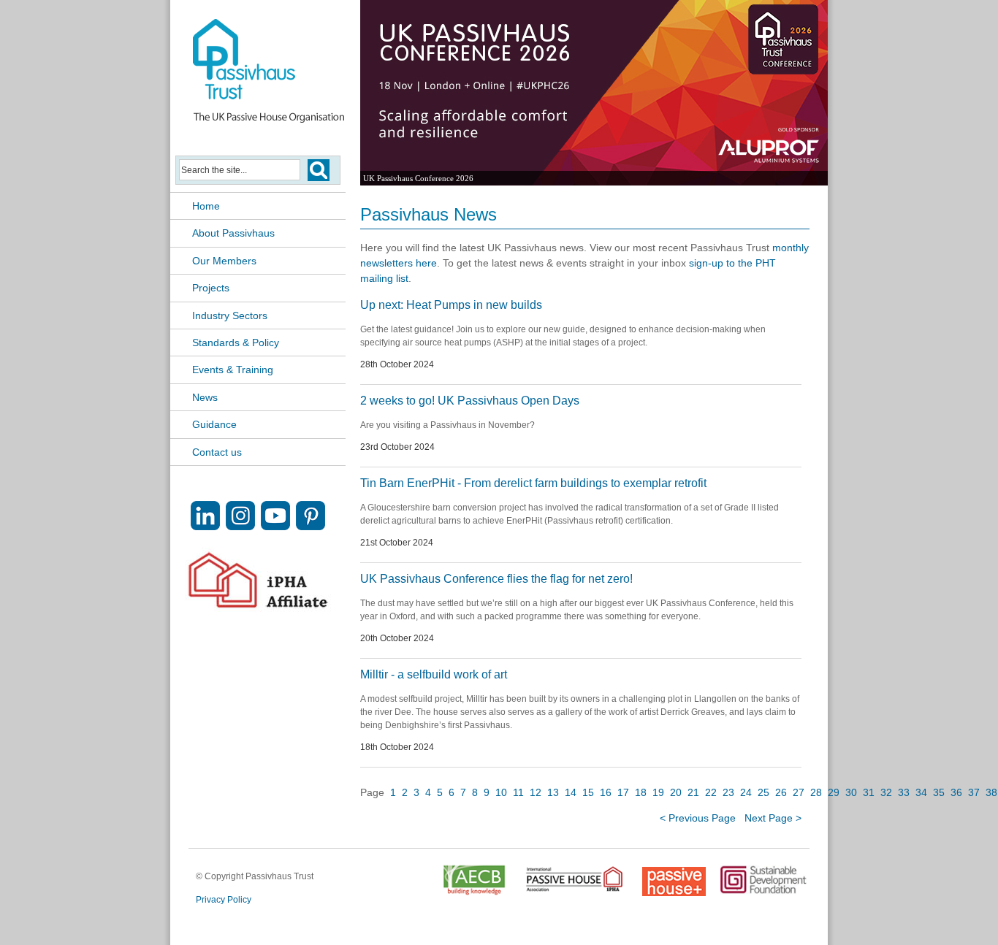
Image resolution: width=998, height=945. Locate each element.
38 (991, 792)
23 (728, 792)
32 (886, 792)
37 (974, 792)
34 (921, 792)
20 (676, 792)
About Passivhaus (233, 233)
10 (501, 792)
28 (816, 792)
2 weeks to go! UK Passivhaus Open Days (469, 400)
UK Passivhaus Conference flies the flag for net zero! (496, 579)
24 (746, 792)
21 (693, 792)
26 (781, 792)
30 (851, 792)
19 (658, 792)
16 (606, 792)
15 (588, 792)
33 (904, 792)
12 (535, 792)
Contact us (217, 452)
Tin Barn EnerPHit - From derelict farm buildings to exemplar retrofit (533, 483)
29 (833, 792)
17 (623, 792)
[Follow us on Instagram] (240, 526)
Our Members (224, 261)
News (205, 397)
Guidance (214, 424)
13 (553, 792)
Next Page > (772, 818)
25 (763, 792)
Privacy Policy (223, 900)
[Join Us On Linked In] (205, 526)
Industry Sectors (229, 315)
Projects (210, 288)
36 (956, 792)
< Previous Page (698, 818)
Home (206, 206)
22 (711, 792)
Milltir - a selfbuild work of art (433, 674)
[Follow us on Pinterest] (310, 526)
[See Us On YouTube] (275, 526)
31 (869, 792)
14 (570, 792)
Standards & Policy (235, 342)
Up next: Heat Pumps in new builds (451, 305)
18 (641, 792)
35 (939, 792)
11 (518, 792)
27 (798, 792)
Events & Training (232, 369)
